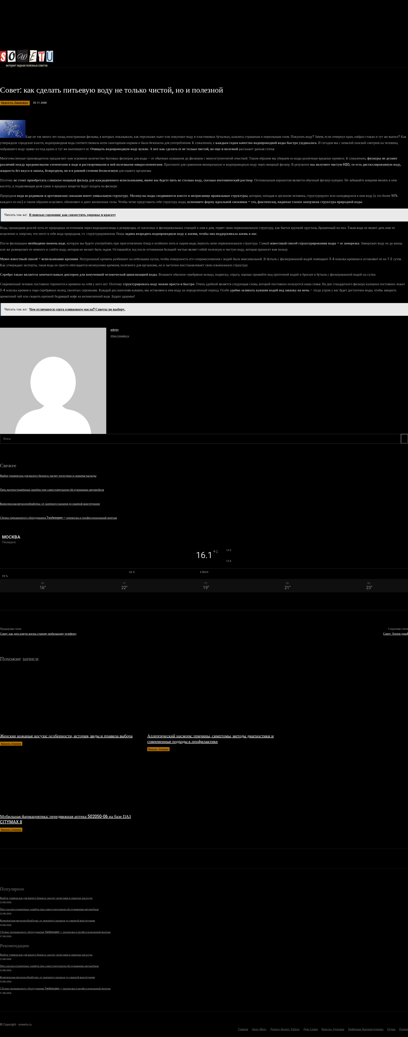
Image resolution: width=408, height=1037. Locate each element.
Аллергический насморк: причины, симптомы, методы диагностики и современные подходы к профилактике (210, 739)
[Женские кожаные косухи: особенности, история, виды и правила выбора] (69, 699)
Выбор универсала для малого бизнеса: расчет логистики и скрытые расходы (48, 476)
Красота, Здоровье (14, 102)
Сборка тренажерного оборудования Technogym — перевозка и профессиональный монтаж (58, 518)
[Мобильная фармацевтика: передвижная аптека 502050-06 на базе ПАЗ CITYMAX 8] (69, 780)
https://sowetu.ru (119, 336)
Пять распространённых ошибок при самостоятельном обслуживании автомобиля (52, 490)
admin (114, 330)
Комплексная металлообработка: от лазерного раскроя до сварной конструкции (50, 504)
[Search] (404, 438)
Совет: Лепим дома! (395, 634)
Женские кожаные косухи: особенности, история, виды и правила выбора (66, 736)
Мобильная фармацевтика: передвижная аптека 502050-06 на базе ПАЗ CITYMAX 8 (65, 819)
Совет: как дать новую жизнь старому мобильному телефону (38, 634)
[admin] (53, 381)
